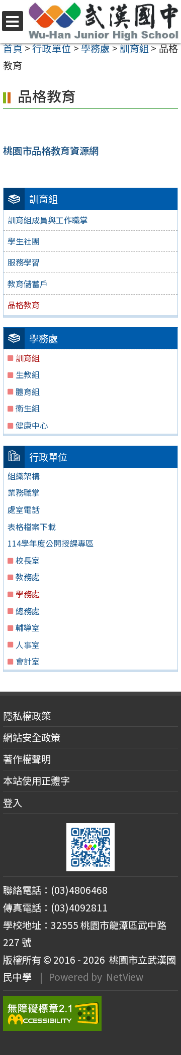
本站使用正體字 (36, 780)
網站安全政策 (31, 737)
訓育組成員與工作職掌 (48, 220)
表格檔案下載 (32, 526)
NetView (124, 977)
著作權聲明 (27, 759)
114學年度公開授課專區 (51, 543)
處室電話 (24, 509)
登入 (12, 803)
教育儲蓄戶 (28, 284)
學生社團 (24, 241)
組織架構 (24, 476)
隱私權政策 (27, 716)
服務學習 (24, 262)
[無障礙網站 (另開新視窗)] (90, 1013)
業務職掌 (24, 492)
